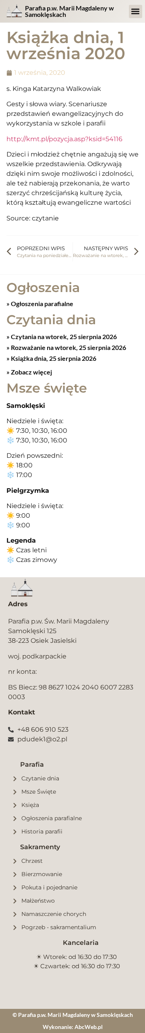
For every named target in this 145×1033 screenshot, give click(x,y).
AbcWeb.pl (89, 1026)
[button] (135, 11)
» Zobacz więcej (29, 372)
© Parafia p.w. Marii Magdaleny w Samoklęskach (72, 1014)
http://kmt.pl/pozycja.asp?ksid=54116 (64, 139)
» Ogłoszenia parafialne (39, 303)
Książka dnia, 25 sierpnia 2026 (53, 358)
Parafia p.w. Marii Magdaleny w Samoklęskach (69, 11)
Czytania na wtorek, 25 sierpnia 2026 (63, 336)
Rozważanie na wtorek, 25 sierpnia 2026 (68, 347)
